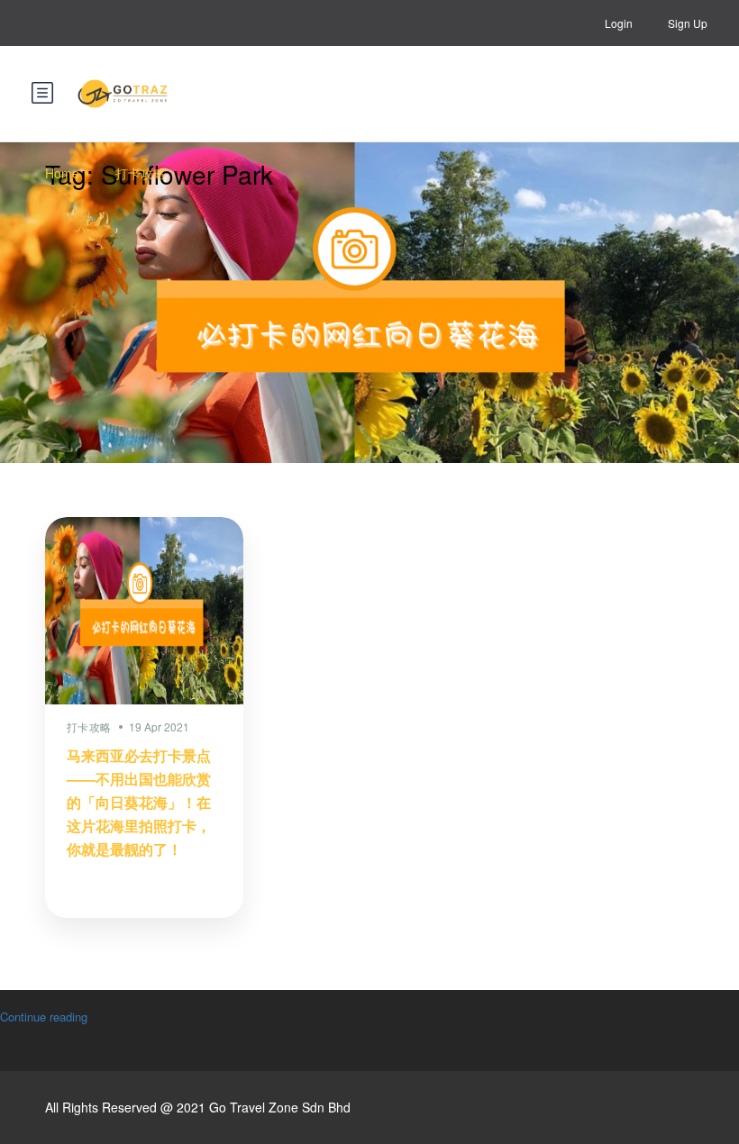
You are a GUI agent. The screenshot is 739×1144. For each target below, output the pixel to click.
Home (62, 173)
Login (619, 23)
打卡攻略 (140, 173)
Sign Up (687, 23)
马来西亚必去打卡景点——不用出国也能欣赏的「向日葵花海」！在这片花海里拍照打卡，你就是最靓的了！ (139, 802)
